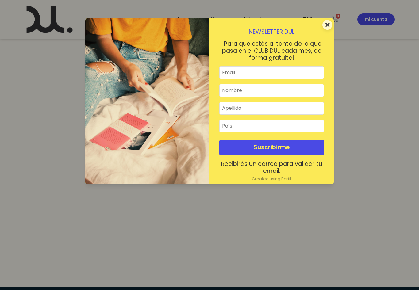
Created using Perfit (271, 178)
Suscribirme (272, 147)
